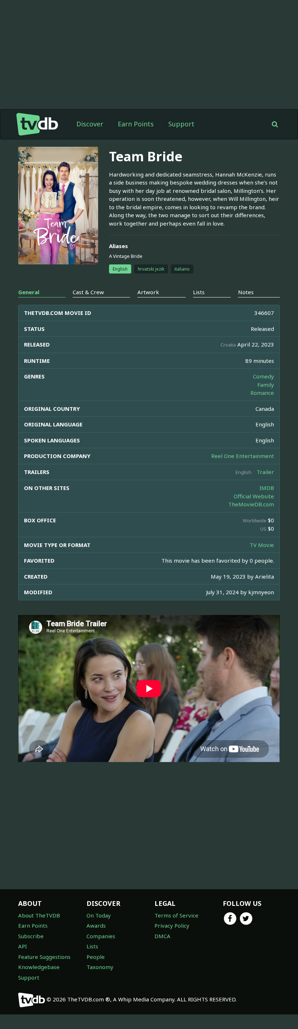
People (95, 956)
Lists (92, 946)
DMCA (162, 936)
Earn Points (136, 123)
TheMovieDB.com (251, 504)
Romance (262, 392)
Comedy (263, 376)
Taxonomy (99, 967)
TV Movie (262, 544)
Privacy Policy (171, 925)
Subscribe (31, 936)
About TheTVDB (39, 915)
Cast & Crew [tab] (88, 292)
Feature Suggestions (44, 956)
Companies (100, 936)
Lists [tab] (199, 292)
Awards (96, 925)
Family (265, 384)
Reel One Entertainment (242, 455)
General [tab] (28, 292)
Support (181, 123)
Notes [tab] (246, 292)
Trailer (265, 471)
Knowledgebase (39, 967)
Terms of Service (176, 915)
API (22, 946)
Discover (89, 123)
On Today (98, 915)
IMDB (266, 487)
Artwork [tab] (148, 292)
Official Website (254, 496)
